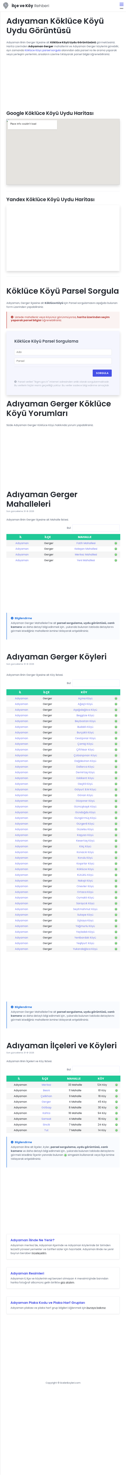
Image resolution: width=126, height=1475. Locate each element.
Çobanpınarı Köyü (85, 755)
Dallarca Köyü (85, 767)
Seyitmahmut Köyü (85, 909)
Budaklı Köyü (85, 727)
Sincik (46, 1124)
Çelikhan (46, 1096)
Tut (46, 1130)
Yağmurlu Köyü (85, 926)
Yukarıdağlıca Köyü (85, 949)
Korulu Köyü (85, 858)
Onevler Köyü (85, 886)
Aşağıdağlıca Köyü (85, 710)
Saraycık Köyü (85, 903)
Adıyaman (22, 543)
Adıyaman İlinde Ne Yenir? (32, 1240)
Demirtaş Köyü (85, 772)
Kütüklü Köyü (85, 875)
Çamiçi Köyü (85, 744)
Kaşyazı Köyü (85, 835)
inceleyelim (39, 1253)
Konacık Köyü (85, 852)
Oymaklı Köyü (85, 897)
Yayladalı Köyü (85, 932)
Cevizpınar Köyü (85, 738)
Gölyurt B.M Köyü (85, 789)
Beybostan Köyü (85, 721)
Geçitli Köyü (85, 784)
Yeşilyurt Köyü (85, 943)
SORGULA (102, 373)
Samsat (46, 1119)
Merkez (46, 1085)
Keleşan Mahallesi (85, 549)
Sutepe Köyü (85, 915)
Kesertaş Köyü (85, 841)
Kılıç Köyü (85, 846)
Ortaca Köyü (85, 892)
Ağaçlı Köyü (85, 704)
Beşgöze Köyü (85, 715)
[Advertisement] (63, 82)
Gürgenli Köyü (85, 824)
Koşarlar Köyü (85, 863)
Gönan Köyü (85, 795)
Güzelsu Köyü (85, 829)
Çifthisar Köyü (85, 749)
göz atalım (67, 1282)
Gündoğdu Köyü (85, 812)
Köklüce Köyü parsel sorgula (43, 50)
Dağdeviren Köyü (85, 761)
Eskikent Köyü (85, 778)
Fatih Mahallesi (85, 543)
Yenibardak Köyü (85, 937)
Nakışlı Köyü (85, 881)
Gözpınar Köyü (85, 801)
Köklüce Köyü (85, 869)
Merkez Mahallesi (86, 554)
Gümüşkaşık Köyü (85, 806)
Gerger (46, 1102)
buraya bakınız (96, 1308)
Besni (46, 1090)
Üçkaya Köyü (85, 920)
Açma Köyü (85, 698)
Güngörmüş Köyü (85, 818)
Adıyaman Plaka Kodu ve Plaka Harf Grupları (47, 1302)
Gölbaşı (46, 1107)
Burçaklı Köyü (85, 732)
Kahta (46, 1113)
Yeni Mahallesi (86, 560)
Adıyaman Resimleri (27, 1273)
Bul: (69, 528)
